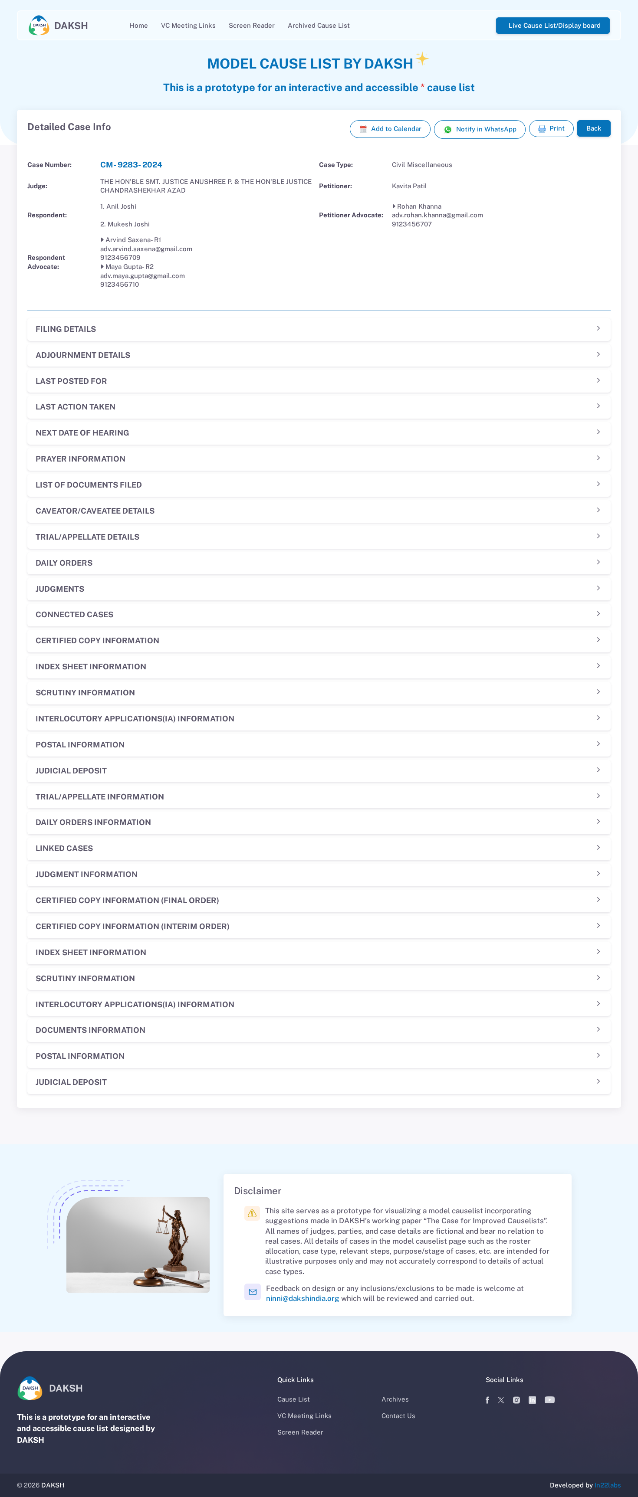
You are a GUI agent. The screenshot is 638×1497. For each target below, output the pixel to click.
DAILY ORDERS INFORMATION (93, 822)
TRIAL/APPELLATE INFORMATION (100, 796)
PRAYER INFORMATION (80, 458)
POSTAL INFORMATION (80, 744)
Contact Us (398, 1415)
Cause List (293, 1399)
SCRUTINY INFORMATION (85, 692)
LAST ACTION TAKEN (75, 406)
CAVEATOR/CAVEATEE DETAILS (95, 510)
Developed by (585, 1485)
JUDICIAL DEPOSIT (71, 770)
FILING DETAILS (66, 329)
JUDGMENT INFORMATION (87, 874)
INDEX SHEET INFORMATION (91, 666)
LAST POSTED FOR (71, 381)
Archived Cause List (319, 25)
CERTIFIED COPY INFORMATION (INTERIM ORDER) (133, 926)
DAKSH (53, 1485)
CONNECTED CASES (74, 614)
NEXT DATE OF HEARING (82, 432)
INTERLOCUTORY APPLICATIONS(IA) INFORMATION (135, 718)
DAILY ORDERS (64, 562)
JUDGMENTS (60, 588)
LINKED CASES (64, 848)
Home (138, 25)
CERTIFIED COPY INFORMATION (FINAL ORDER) (127, 900)
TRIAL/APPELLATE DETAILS (87, 536)
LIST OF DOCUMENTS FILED (89, 484)
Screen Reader (252, 25)
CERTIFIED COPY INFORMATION (97, 640)
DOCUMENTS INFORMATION (90, 1030)
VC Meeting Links (188, 25)
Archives (395, 1399)
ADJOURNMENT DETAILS (83, 355)
